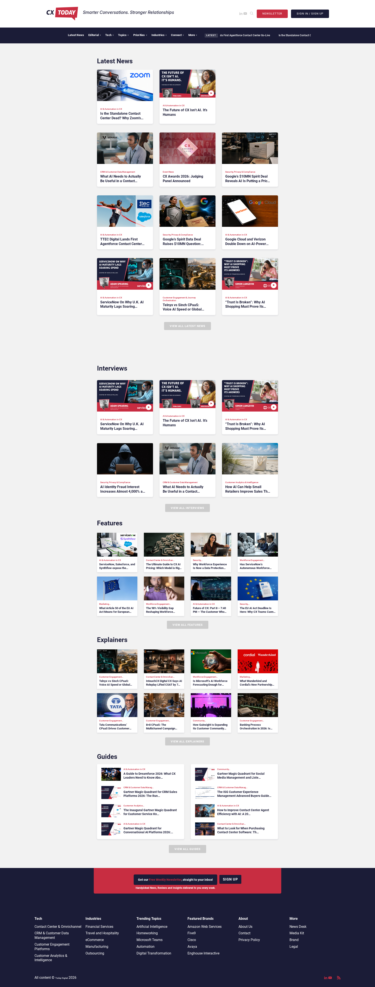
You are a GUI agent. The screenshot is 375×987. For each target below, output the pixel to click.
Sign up (230, 879)
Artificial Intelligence (152, 927)
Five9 (192, 933)
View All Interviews (187, 508)
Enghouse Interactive (203, 953)
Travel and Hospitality (102, 933)
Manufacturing (97, 947)
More (192, 35)
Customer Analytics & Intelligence (51, 958)
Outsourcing (95, 953)
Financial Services (99, 927)
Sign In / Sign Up (310, 13)
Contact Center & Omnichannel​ (58, 927)
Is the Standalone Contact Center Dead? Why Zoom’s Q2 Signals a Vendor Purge (296, 35)
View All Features (188, 624)
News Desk (297, 927)
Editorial (94, 35)
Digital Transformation (154, 953)
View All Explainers (187, 741)
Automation (146, 947)
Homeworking (147, 933)
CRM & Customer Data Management (52, 935)
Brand (294, 940)
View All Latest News (187, 326)
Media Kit (296, 933)
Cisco (192, 940)
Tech (109, 35)
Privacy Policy (249, 940)
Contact (244, 933)
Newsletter (272, 13)
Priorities (140, 35)
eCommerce (95, 940)
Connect (177, 35)
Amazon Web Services (205, 927)
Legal (293, 947)
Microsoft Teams (150, 940)
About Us (245, 927)
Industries (159, 35)
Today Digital (61, 978)
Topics (123, 35)
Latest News (76, 35)
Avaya (192, 947)
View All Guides (187, 849)
